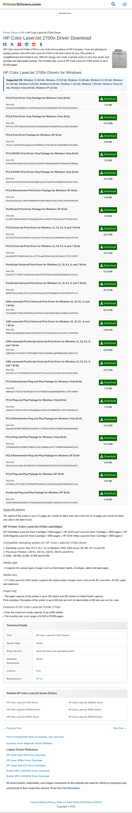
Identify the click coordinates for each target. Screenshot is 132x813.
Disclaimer (73, 788)
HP (22, 32)
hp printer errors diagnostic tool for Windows (29, 743)
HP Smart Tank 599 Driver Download (25, 755)
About (43, 802)
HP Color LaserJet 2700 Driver (22, 702)
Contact (34, 802)
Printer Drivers (11, 32)
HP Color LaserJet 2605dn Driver (23, 709)
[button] (113, 4)
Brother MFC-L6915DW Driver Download (28, 771)
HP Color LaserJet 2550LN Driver (85, 717)
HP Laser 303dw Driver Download (24, 760)
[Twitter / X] (12, 44)
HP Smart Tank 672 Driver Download (25, 765)
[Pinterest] (19, 44)
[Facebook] (4, 44)
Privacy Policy (55, 802)
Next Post (120, 728)
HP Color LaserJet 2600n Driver (84, 709)
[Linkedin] (26, 44)
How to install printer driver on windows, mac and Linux (35, 737)
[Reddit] (33, 44)
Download (110, 98)
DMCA (98, 802)
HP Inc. (39, 678)
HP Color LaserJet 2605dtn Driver (85, 702)
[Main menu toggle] (124, 4)
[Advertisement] (65, 23)
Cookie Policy (72, 802)
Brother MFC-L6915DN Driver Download (27, 776)
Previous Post (12, 728)
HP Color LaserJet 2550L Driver (23, 717)
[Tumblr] (41, 44)
